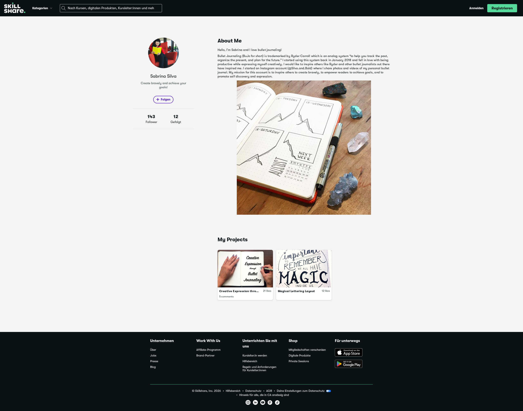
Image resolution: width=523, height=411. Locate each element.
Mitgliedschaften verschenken (307, 349)
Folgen (165, 99)
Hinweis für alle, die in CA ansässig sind (264, 394)
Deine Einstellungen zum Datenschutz (300, 390)
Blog (153, 367)
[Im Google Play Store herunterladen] (354, 364)
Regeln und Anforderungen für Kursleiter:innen (259, 368)
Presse (154, 361)
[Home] (14, 8)
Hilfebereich (250, 361)
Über (153, 349)
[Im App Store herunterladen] (354, 352)
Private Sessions (299, 361)
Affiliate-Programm (208, 349)
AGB (269, 390)
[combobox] (111, 8)
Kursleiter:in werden (255, 355)
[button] (51, 7)
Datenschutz (253, 390)
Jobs (153, 355)
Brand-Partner (205, 355)
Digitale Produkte (300, 355)
